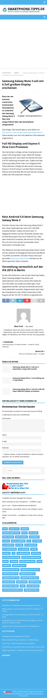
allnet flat (14, 529)
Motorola (36, 553)
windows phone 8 (31, 590)
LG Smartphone (23, 553)
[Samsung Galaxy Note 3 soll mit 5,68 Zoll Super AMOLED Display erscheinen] (6, 391)
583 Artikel (29, 326)
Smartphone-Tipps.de (28, 692)
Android (25, 529)
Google (6, 541)
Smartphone (22, 582)
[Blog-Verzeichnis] (7, 692)
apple (24, 533)
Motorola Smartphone (31, 557)
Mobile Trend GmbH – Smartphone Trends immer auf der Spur (22, 650)
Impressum (39, 692)
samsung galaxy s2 (10, 574)
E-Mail (4, 441)
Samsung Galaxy (19, 565)
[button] (44, 2)
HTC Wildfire (23, 549)
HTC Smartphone (9, 549)
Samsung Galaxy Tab (10, 578)
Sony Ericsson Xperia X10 (12, 590)
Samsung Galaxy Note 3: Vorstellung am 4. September (28, 379)
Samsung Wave (8, 582)
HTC (28, 541)
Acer (5, 529)
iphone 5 (6, 553)
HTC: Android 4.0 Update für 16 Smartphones (24, 626)
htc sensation (30, 545)
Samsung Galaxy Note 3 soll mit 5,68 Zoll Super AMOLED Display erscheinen (28, 390)
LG (13, 553)
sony (22, 586)
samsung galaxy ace (10, 570)
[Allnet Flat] (16, 488)
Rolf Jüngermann (7, 620)
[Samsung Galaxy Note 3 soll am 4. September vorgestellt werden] (6, 369)
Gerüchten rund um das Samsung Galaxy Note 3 (22, 132)
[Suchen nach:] (23, 471)
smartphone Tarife (10, 586)
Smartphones (35, 582)
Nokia (5, 561)
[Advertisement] (23, 44)
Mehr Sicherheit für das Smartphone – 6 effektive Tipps (21, 502)
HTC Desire (37, 541)
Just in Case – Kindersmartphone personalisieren (19, 505)
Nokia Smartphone (27, 561)
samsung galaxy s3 (27, 574)
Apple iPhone (8, 537)
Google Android (18, 541)
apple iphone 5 (21, 537)
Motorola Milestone (11, 557)
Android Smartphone (11, 533)
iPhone (34, 549)
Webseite (5, 448)
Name (4, 435)
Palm (39, 561)
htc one (19, 545)
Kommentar (6, 418)
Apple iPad (33, 533)
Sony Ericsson (33, 586)
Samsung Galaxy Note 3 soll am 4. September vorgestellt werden (26, 368)
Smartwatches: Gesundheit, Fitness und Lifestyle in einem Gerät (23, 647)
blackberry (34, 537)
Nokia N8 (14, 561)
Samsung (6, 565)
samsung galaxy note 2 (30, 570)
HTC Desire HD (8, 545)
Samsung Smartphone (30, 578)
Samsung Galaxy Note (19, 258)
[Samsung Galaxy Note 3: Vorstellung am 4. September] (6, 380)
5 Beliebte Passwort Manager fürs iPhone (17, 498)
